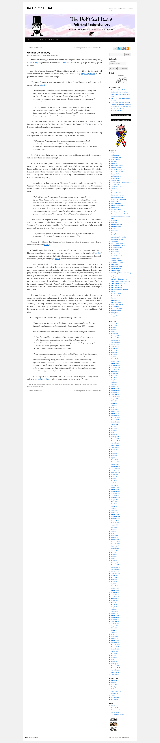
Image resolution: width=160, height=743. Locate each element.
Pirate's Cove (114, 264)
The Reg (113, 298)
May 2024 (114, 380)
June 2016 (114, 579)
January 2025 (115, 363)
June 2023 (114, 403)
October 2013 (115, 647)
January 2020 (115, 489)
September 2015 (115, 598)
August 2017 (114, 550)
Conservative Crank (116, 186)
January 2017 (115, 565)
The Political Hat (38, 7)
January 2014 (115, 640)
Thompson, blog (115, 300)
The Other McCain (116, 296)
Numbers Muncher (116, 260)
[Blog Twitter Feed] (119, 50)
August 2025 (114, 348)
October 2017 (115, 546)
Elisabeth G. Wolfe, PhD (118, 205)
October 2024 (115, 369)
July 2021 (114, 451)
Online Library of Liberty (118, 262)
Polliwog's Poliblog (116, 266)
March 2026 (114, 334)
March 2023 (114, 409)
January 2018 (115, 540)
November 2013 (115, 645)
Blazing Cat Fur (115, 174)
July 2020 (114, 476)
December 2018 (115, 516)
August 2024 (114, 373)
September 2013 (115, 649)
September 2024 (115, 371)
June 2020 (114, 479)
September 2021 (115, 447)
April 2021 (114, 458)
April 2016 (114, 584)
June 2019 (114, 504)
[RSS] (127, 50)
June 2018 (114, 529)
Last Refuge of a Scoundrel (118, 237)
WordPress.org (115, 712)
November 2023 (115, 392)
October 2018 (115, 521)
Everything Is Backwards (118, 212)
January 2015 (115, 615)
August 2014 (114, 626)
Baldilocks (114, 163)
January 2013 (115, 666)
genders (98, 253)
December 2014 (115, 617)
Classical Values (115, 180)
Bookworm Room (116, 176)
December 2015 (115, 592)
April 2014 (114, 634)
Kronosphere (114, 233)
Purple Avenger (115, 270)
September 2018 (115, 523)
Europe (73, 384)
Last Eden (114, 235)
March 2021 (114, 460)
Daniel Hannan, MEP (117, 197)
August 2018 (114, 525)
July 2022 (114, 426)
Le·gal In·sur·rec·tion (117, 239)
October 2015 (115, 596)
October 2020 (115, 470)
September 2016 (115, 573)
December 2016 (115, 567)
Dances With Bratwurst (117, 195)
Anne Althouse (115, 159)
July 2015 (114, 603)
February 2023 (115, 411)
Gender (78, 384)
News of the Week (40, 40)
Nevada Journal (115, 254)
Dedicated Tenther (116, 203)
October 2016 (115, 571)
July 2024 (114, 376)
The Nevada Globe (116, 294)
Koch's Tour (114, 231)
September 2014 (115, 624)
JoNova (113, 228)
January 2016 (115, 590)
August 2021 (114, 449)
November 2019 (115, 493)
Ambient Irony (115, 155)
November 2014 (115, 619)
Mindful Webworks (116, 247)
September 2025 (115, 346)
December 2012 (115, 668)
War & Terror (115, 699)
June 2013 (114, 655)
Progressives (47, 384)
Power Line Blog (116, 268)
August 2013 (114, 651)
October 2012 (115, 672)
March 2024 (114, 384)
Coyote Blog (114, 189)
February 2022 (115, 437)
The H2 (113, 292)
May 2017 (114, 556)
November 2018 (115, 519)
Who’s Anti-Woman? (34, 48)
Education (114, 680)
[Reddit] (123, 50)
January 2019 (115, 514)
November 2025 (115, 342)
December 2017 (115, 542)
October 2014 (115, 621)
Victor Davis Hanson (117, 304)
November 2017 (115, 544)
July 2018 (114, 527)
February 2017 (115, 563)
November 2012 (115, 670)
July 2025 (114, 350)
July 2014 (114, 628)
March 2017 (114, 561)
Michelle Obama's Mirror (118, 245)
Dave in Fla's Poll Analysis (118, 199)
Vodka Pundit (115, 306)
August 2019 (114, 500)
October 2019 (115, 495)
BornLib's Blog (115, 178)
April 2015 (114, 609)
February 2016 (115, 588)
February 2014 (115, 638)
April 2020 (114, 483)
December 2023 (115, 390)
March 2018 (114, 535)
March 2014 (114, 636)
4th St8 (113, 153)
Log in (113, 706)
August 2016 (114, 575)
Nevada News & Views (117, 256)
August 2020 (114, 474)
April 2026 (114, 331)
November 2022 (115, 418)
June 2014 (114, 630)
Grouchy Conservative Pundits (119, 214)
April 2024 (114, 382)
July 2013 (114, 653)
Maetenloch (114, 241)
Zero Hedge (114, 315)
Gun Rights (114, 687)
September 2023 (115, 397)
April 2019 (114, 508)
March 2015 (114, 611)
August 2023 (114, 399)
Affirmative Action (64, 384)
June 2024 (114, 378)
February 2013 (115, 664)
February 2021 (115, 462)
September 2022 (115, 422)
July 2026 (114, 325)
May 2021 (114, 455)
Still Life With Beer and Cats (119, 279)
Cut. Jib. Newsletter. (116, 193)
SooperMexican (115, 277)
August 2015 (114, 600)
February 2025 (115, 361)
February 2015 (115, 613)
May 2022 (114, 430)
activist (42, 85)
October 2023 (115, 394)
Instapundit (114, 220)
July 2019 (114, 502)
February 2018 (115, 537)
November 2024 (115, 367)
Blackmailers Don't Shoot (118, 172)
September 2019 (115, 497)
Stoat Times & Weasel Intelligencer (120, 281)
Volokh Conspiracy (116, 308)
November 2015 (115, 594)
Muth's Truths (115, 252)
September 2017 (115, 548)
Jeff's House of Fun (116, 224)
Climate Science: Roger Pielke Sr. (120, 182)
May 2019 (114, 506)
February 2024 (115, 386)
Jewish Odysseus (116, 226)
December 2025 (115, 340)
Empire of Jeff (115, 207)
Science (113, 695)
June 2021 (114, 453)
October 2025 (115, 344)
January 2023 (115, 413)
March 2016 (114, 586)
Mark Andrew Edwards (117, 243)
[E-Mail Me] (115, 50)
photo (65, 62)
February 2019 (115, 512)
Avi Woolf (114, 161)
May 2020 (114, 481)
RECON (86, 124)
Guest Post (114, 685)
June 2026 (114, 327)
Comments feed (115, 710)
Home (30, 40)
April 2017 (114, 558)
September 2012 (115, 674)
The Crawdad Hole (116, 287)
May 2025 (114, 355)
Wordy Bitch (114, 313)
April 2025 (114, 357)
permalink (39, 386)
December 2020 (115, 466)
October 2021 (115, 445)
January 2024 (115, 388)
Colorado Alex (115, 184)
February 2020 (115, 487)
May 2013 (114, 657)
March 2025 (114, 359)
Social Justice (92, 384)
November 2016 (115, 569)
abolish (57, 258)
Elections (113, 682)
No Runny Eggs (115, 258)
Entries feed (114, 708)
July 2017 (114, 552)
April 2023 (114, 407)
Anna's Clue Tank (116, 157)
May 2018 (114, 531)
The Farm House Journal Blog (119, 289)
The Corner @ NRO (116, 285)
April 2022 (114, 432)
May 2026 (114, 329)
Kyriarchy (84, 384)
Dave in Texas (115, 201)
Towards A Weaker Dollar (118, 90)
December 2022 (115, 416)
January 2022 (115, 439)
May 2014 (114, 632)
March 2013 (114, 661)
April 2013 (114, 659)
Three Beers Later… (116, 302)
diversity (47, 244)
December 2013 (115, 643)
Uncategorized (115, 697)
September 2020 (115, 472)
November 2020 (115, 468)
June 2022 (114, 428)
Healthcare (114, 689)
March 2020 (114, 485)
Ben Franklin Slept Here (118, 170)
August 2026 (114, 323)
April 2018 (114, 533)
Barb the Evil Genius (117, 165)
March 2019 (114, 510)
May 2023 (114, 405)
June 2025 (114, 352)
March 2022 (114, 434)
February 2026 (115, 336)
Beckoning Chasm (116, 167)
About (58, 40)
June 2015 (114, 605)
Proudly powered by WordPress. (121, 737)
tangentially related (88, 73)
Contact (51, 40)
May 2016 (114, 582)
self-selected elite (44, 379)
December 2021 (115, 441)
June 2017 (114, 554)
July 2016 (114, 577)
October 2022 (115, 420)
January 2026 (115, 338)
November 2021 (115, 443)
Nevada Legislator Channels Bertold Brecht (87, 48)
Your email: (112, 61)
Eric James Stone (116, 210)
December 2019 (115, 491)
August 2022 (114, 424)
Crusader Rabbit (115, 191)
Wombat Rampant (116, 310)
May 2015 (114, 607)
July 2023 (114, 401)
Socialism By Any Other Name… (120, 92)
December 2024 (115, 365)
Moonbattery (114, 249)
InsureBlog (114, 222)
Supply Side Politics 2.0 (118, 283)
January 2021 (115, 464)
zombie (113, 317)
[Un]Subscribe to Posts (117, 714)
